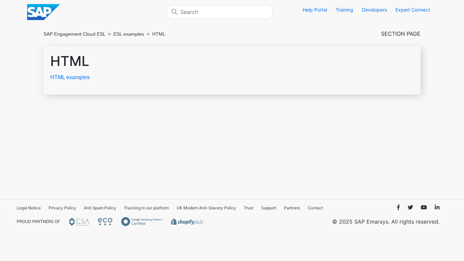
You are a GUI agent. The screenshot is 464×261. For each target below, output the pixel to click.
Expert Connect (412, 10)
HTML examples (70, 77)
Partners (292, 207)
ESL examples (128, 34)
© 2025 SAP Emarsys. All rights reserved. (386, 221)
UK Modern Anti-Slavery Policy (206, 207)
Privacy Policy (62, 207)
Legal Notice (29, 207)
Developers (374, 10)
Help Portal (315, 10)
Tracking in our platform (146, 207)
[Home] (95, 12)
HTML (158, 34)
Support (268, 207)
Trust (248, 207)
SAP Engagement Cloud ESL (74, 34)
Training (344, 10)
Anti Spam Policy (100, 207)
